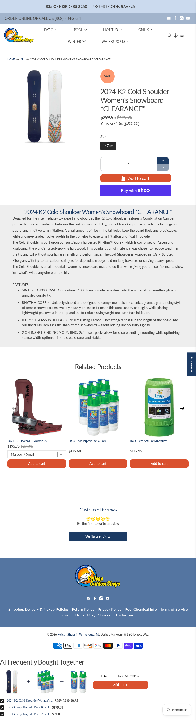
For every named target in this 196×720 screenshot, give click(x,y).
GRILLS (143, 30)
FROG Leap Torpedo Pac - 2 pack (28, 714)
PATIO (48, 30)
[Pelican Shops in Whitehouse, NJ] (19, 35)
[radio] (108, 146)
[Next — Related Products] (182, 408)
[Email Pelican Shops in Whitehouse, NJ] (169, 18)
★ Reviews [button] (192, 364)
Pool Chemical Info (141, 609)
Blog (91, 615)
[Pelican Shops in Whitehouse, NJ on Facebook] (175, 18)
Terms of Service (174, 609)
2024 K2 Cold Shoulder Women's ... (30, 700)
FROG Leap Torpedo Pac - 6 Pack (87, 441)
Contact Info (73, 615)
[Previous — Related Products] (14, 408)
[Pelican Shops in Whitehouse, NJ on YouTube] (188, 18)
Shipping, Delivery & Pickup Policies (38, 609)
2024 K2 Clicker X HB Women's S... (27, 441)
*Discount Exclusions (116, 615)
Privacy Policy (109, 609)
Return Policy (83, 609)
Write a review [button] (98, 536)
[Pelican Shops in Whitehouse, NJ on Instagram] (182, 18)
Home (11, 59)
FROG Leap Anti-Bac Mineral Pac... (149, 441)
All (22, 59)
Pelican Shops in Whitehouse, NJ (78, 634)
